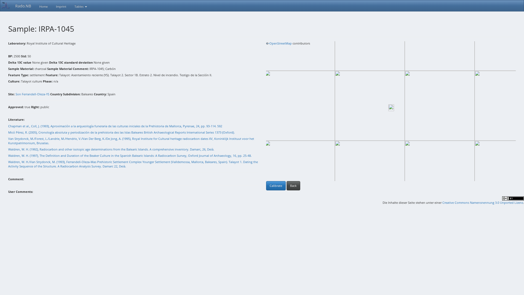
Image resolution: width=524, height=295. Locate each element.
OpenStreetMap (280, 43)
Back (293, 186)
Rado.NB (23, 5)
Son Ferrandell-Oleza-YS (32, 94)
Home (43, 6)
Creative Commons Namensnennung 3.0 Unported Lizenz (482, 202)
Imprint (61, 6)
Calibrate (276, 186)
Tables (79, 6)
